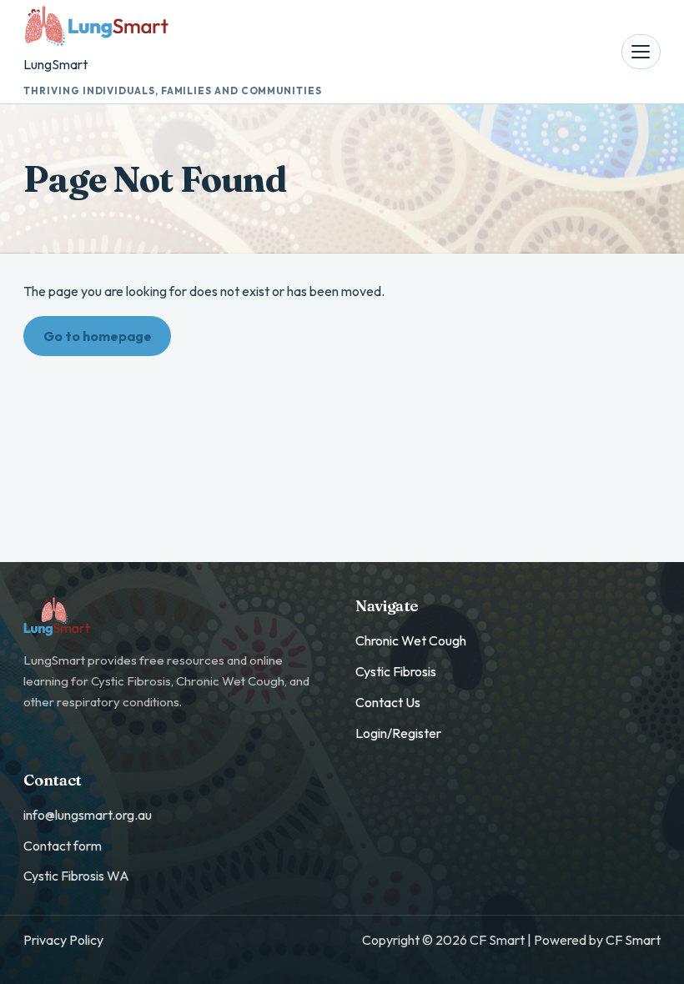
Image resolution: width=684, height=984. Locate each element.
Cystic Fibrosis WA (76, 875)
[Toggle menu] (640, 51)
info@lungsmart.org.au (87, 814)
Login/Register (398, 733)
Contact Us (387, 702)
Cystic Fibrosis (395, 671)
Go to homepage (97, 336)
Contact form (62, 845)
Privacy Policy (63, 939)
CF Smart (633, 939)
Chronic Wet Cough (410, 640)
